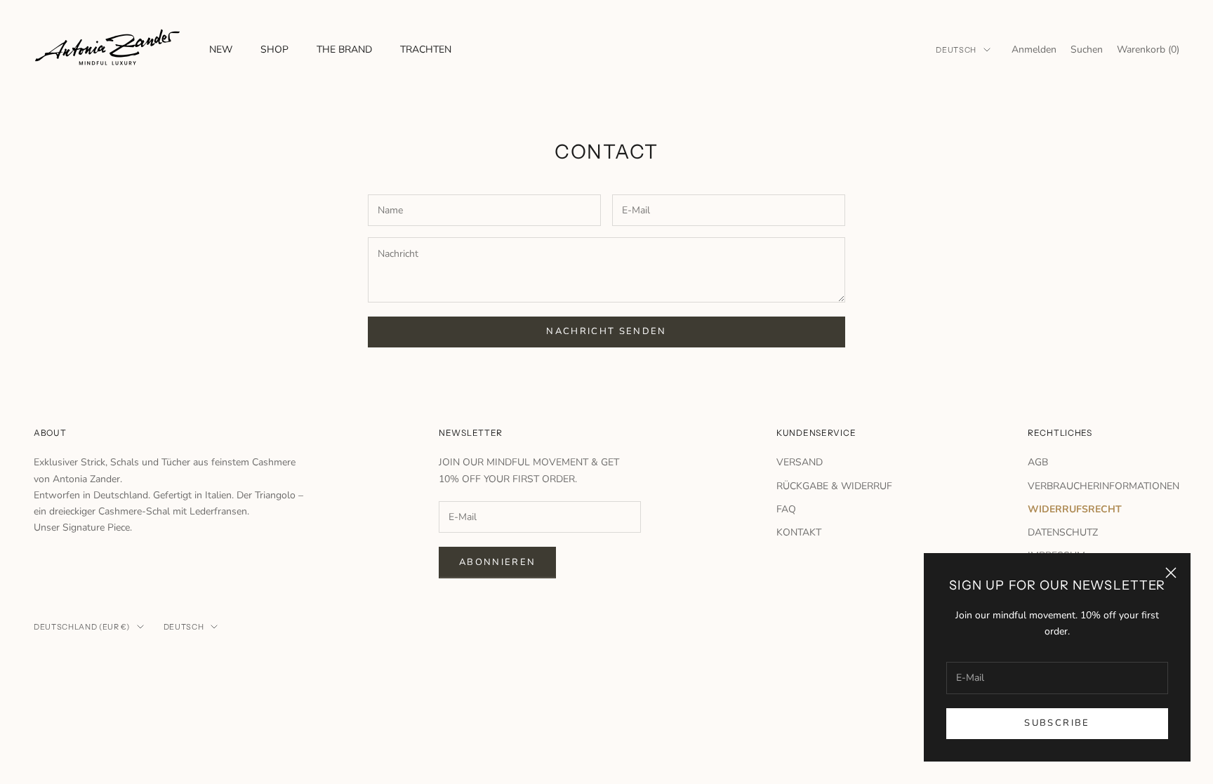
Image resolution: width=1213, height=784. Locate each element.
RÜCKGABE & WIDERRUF (834, 486)
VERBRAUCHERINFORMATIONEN (1103, 486)
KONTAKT (798, 532)
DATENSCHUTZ (1063, 532)
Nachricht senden (606, 331)
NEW (220, 49)
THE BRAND (344, 49)
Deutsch (956, 50)
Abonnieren (497, 562)
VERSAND (799, 462)
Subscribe (1056, 723)
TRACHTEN (425, 49)
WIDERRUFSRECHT (1075, 509)
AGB (1038, 462)
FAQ (786, 509)
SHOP (274, 49)
